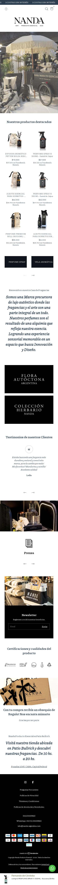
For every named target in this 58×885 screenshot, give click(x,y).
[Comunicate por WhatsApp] (52, 868)
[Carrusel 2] (29, 410)
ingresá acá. (45, 864)
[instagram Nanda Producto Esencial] (25, 782)
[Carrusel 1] (29, 379)
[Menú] (7, 9)
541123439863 (29, 815)
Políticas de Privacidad (29, 795)
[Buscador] (46, 9)
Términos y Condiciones (29, 801)
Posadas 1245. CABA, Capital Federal (29, 766)
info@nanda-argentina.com (29, 826)
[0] (51, 9)
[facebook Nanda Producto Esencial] (33, 782)
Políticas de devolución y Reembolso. (29, 807)
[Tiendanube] (29, 853)
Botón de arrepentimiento (29, 868)
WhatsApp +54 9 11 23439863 (29, 821)
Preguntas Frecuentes (29, 789)
